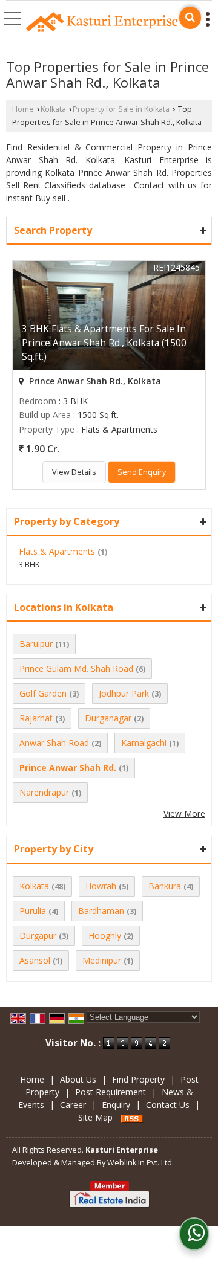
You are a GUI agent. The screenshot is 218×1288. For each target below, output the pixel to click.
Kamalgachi (144, 743)
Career (73, 1104)
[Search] (190, 18)
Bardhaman (101, 910)
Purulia (32, 910)
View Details (74, 472)
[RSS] (132, 1117)
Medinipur (101, 960)
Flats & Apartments (57, 551)
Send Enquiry (141, 472)
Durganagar (108, 718)
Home (23, 109)
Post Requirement (110, 1092)
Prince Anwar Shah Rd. (67, 767)
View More (184, 813)
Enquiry (116, 1104)
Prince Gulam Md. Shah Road (76, 668)
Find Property (138, 1079)
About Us (78, 1079)
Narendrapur (44, 792)
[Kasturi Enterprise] (101, 22)
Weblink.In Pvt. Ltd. (140, 1163)
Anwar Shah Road (54, 743)
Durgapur (37, 935)
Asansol (34, 960)
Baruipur (36, 643)
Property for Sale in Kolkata (121, 109)
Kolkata (53, 109)
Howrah (100, 886)
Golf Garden (43, 693)
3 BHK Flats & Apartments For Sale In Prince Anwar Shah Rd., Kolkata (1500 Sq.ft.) (104, 343)
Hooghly (104, 935)
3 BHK (29, 564)
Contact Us (168, 1104)
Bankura (164, 886)
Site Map (95, 1117)
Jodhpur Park (124, 693)
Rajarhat (36, 718)
